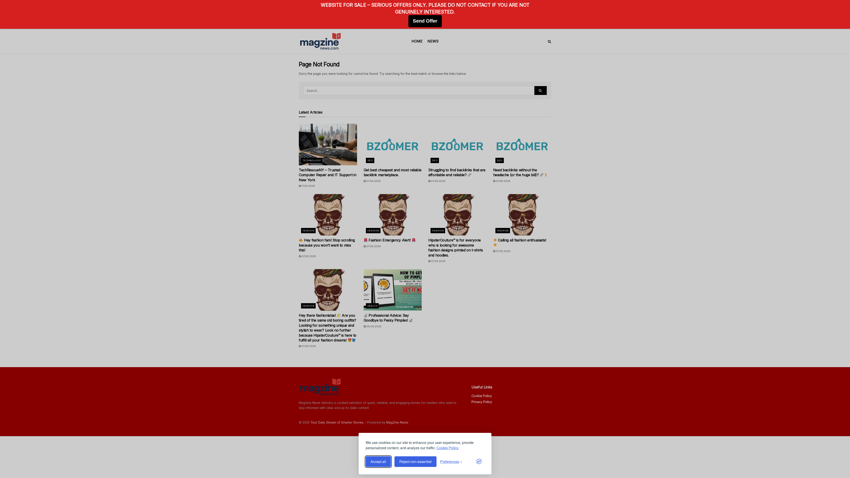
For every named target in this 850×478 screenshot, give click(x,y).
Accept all (378, 461)
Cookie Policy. (448, 447)
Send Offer (425, 21)
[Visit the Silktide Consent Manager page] (479, 461)
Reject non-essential (415, 461)
